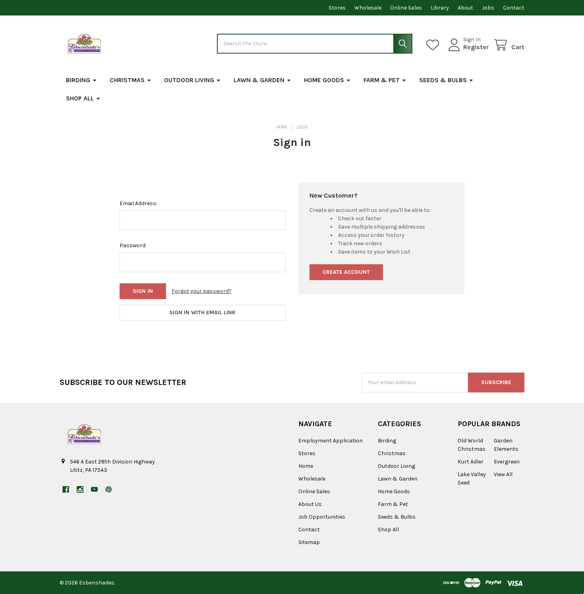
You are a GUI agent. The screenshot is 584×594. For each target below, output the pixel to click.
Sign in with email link (202, 312)
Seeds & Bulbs (443, 80)
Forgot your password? (202, 291)
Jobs (488, 7)
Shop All (80, 98)
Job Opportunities (321, 516)
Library (440, 7)
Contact (513, 7)
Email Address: (138, 203)
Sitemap (309, 542)
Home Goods (324, 80)
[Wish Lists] (434, 45)
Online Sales (406, 7)
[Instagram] (80, 489)
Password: (133, 245)
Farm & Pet (382, 80)
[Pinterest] (108, 489)
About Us (310, 504)
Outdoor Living (189, 80)
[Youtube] (94, 489)
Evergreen (507, 461)
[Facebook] (66, 489)
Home (305, 466)
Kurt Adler (470, 461)
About (465, 7)
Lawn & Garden (259, 80)
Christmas (127, 80)
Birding (78, 80)
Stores (337, 7)
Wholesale (367, 7)
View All (503, 474)
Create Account (346, 272)
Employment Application (330, 440)
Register (476, 47)
